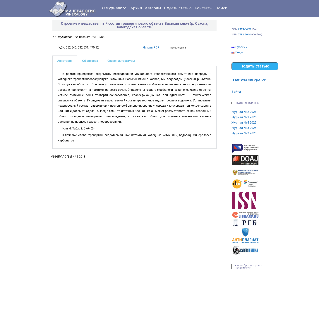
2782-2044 (244, 34)
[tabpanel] (134, 107)
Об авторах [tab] (90, 61)
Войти (236, 92)
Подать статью (254, 66)
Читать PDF (151, 47)
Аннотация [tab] (65, 61)
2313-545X (244, 29)
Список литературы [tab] (121, 61)
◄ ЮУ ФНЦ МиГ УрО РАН (248, 80)
